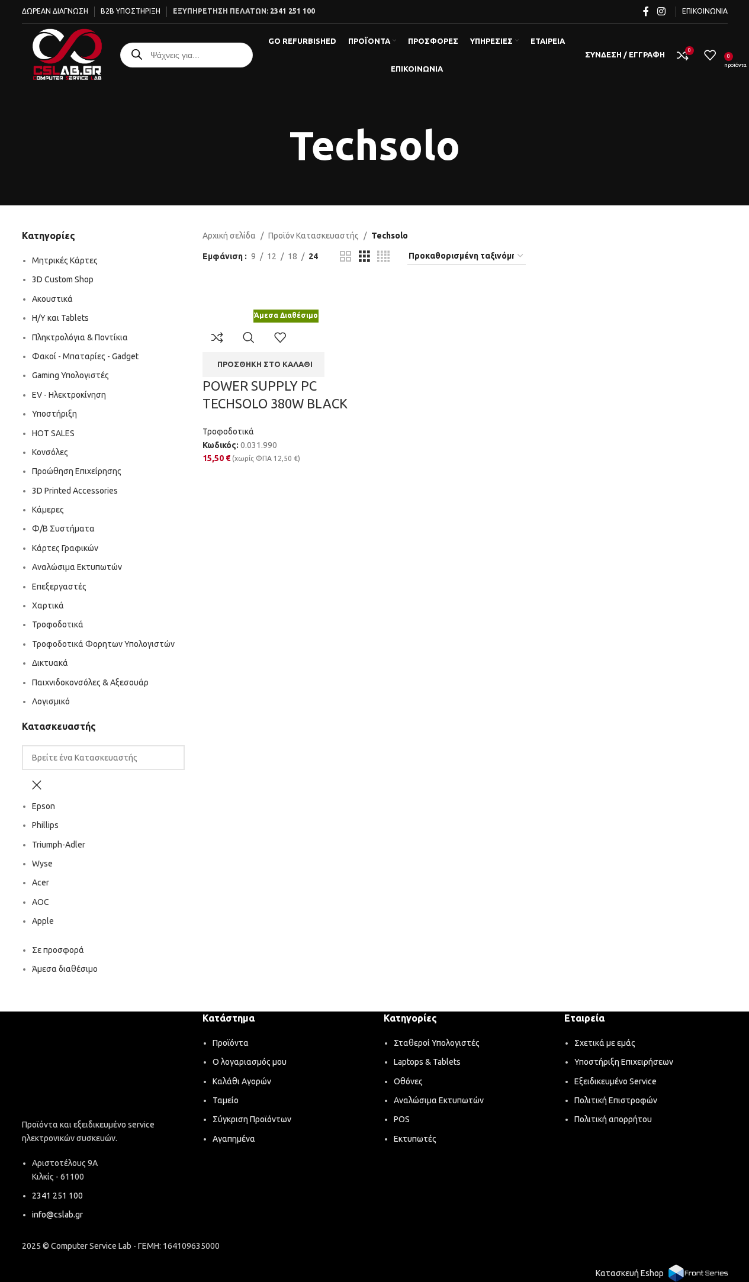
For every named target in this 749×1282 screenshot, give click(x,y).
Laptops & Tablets (427, 1062)
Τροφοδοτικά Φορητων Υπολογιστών (103, 644)
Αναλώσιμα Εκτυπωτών (77, 567)
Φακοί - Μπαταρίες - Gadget (85, 356)
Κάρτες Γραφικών (65, 548)
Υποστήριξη (54, 413)
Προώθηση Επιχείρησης (76, 471)
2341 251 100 (292, 11)
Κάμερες (48, 509)
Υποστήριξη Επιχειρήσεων (623, 1062)
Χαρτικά (48, 605)
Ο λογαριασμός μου (250, 1062)
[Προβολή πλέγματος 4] (383, 256)
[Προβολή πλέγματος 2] (345, 256)
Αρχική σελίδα (229, 235)
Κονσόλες (50, 452)
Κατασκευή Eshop (630, 1273)
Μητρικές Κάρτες (65, 260)
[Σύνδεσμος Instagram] (661, 11)
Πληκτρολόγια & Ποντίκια (80, 337)
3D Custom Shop (63, 279)
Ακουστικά (52, 299)
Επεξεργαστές (59, 586)
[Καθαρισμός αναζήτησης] (37, 785)
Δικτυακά (50, 663)
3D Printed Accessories (75, 490)
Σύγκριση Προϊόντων (252, 1119)
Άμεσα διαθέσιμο (65, 969)
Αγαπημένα (234, 1139)
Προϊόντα (231, 1043)
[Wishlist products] (710, 55)
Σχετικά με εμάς (604, 1043)
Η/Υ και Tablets (60, 318)
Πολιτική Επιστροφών (615, 1100)
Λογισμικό (51, 701)
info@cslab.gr (57, 1214)
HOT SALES (53, 433)
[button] (263, 364)
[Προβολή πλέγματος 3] (364, 256)
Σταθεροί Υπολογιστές (437, 1043)
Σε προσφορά (58, 950)
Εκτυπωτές (415, 1139)
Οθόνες (408, 1081)
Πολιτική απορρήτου (613, 1119)
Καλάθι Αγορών (242, 1081)
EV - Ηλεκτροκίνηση (69, 395)
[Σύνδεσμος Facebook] (646, 11)
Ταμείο (226, 1100)
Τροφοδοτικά (57, 624)
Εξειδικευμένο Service (615, 1081)
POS (402, 1119)
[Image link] (103, 1067)
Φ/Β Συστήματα (63, 528)
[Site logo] (67, 54)
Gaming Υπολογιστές (70, 375)
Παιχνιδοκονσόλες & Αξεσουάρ (90, 682)
